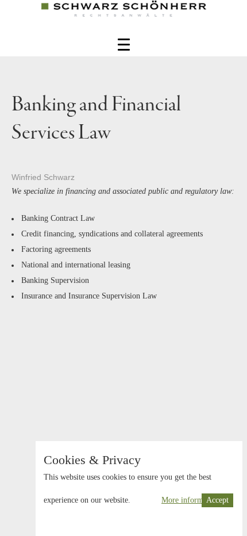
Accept (217, 500)
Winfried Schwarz (43, 177)
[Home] (124, 17)
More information (190, 500)
